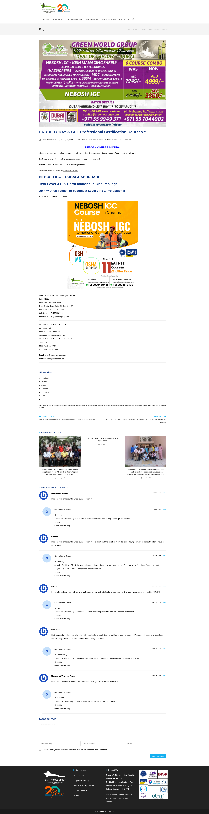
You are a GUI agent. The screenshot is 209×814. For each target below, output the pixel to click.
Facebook (45, 378)
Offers (76, 795)
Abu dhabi (81, 140)
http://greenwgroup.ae (104, 518)
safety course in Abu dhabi (146, 405)
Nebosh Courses (111, 140)
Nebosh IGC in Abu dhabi (70, 171)
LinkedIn (44, 388)
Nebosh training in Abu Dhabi (129, 405)
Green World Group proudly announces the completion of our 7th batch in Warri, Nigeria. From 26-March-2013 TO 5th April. (60, 471)
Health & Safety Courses (83, 785)
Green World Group (49, 140)
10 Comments (126, 140)
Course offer (92, 140)
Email (43, 395)
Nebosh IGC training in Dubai (100, 405)
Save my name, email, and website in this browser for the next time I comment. (75, 749)
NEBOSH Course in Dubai (83, 405)
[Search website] (133, 19)
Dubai (101, 140)
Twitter (44, 381)
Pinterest (45, 392)
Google (44, 385)
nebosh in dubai (114, 405)
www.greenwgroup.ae (55, 358)
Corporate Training (81, 780)
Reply (164, 493)
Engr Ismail (56, 629)
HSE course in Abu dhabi (50, 405)
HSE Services (78, 775)
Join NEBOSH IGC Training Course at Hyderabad (102, 439)
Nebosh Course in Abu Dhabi (66, 405)
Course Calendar (80, 790)
